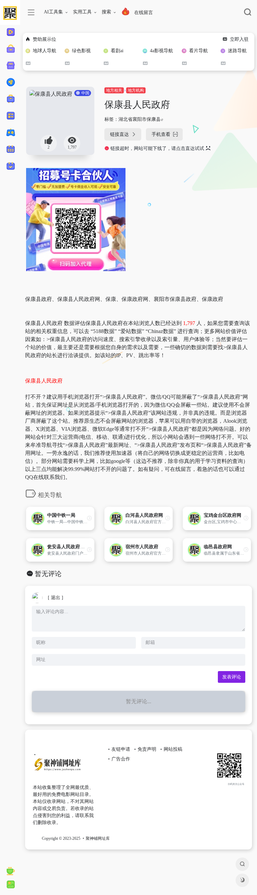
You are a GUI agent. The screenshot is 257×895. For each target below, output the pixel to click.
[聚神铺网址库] (64, 767)
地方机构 (136, 90)
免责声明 (147, 749)
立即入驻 (239, 39)
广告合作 (120, 758)
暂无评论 (48, 573)
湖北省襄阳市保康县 (139, 119)
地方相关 (114, 90)
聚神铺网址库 (98, 838)
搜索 (106, 11)
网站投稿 (173, 749)
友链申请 (120, 749)
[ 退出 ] (55, 597)
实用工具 (82, 11)
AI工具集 (53, 11)
